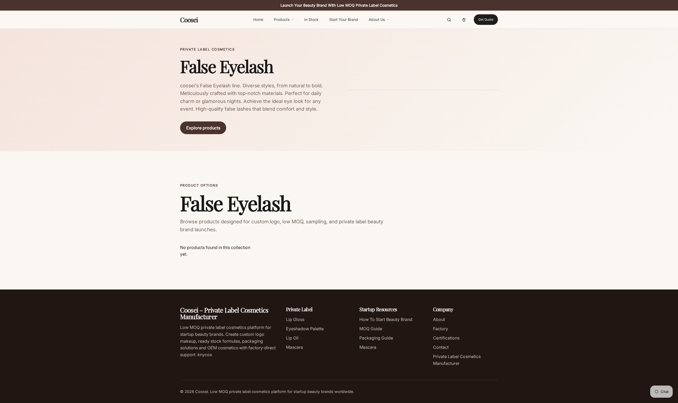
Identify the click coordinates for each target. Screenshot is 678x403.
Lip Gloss (295, 319)
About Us (377, 19)
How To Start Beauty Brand (385, 319)
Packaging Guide (376, 338)
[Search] (449, 19)
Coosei (189, 19)
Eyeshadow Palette (305, 328)
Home (258, 19)
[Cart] (464, 19)
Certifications (446, 338)
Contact (441, 347)
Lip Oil (292, 338)
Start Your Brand (343, 19)
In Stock (311, 19)
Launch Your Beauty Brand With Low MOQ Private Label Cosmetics (339, 5)
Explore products (203, 127)
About (439, 319)
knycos (204, 354)
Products (281, 19)
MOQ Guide (370, 328)
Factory (440, 328)
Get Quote (485, 19)
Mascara (294, 347)
